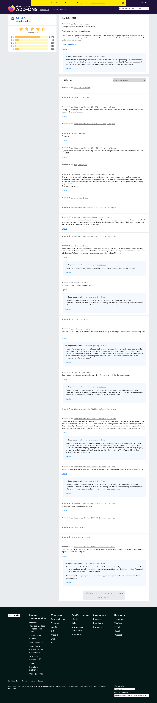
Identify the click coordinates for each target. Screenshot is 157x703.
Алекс (76, 198)
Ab (75, 133)
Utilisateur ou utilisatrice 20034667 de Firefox (90, 419)
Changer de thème (121, 692)
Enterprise (76, 634)
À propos (33, 622)
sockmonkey (78, 329)
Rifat (75, 165)
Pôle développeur (37, 642)
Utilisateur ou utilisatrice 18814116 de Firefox (90, 174)
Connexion (145, 2)
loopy (76, 319)
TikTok (117, 627)
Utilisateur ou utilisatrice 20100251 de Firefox (90, 207)
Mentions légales (37, 681)
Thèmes (54, 9)
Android (54, 635)
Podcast (118, 635)
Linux (53, 639)
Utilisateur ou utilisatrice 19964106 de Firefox (90, 518)
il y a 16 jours (111, 236)
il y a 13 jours (111, 207)
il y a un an (85, 24)
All (52, 643)
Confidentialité (13, 681)
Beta (74, 623)
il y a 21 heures (84, 88)
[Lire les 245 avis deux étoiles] (31, 46)
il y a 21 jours (101, 265)
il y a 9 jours (80, 133)
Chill (75, 527)
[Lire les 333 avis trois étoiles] (31, 43)
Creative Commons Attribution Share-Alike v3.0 (77, 686)
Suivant (120, 593)
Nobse (76, 88)
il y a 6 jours (85, 97)
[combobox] (134, 8)
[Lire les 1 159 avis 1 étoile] (31, 49)
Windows (55, 623)
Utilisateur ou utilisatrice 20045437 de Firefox (90, 409)
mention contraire (18, 686)
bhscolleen (77, 537)
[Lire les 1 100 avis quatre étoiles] (31, 40)
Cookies (25, 681)
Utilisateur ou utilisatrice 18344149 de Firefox (90, 236)
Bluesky (117, 631)
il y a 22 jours (83, 246)
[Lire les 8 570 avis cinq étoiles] (31, 37)
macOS (54, 627)
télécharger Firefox (98, 3)
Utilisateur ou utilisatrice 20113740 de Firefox (90, 124)
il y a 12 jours (83, 198)
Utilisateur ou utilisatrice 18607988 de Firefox (90, 547)
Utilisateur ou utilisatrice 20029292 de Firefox (90, 467)
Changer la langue (120, 686)
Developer (97, 627)
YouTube (118, 623)
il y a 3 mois (86, 537)
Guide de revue (36, 674)
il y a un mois (84, 282)
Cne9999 (77, 24)
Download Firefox (59, 619)
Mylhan (76, 282)
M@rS (76, 246)
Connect (97, 619)
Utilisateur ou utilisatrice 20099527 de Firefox (90, 217)
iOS (52, 631)
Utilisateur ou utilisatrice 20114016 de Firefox (90, 107)
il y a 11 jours (82, 165)
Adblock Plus (22, 18)
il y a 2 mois (111, 467)
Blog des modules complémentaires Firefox (37, 629)
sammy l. (77, 97)
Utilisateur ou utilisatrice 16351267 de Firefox (90, 503)
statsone (77, 372)
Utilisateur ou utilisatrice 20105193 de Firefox (90, 148)
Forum (32, 663)
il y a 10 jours (111, 148)
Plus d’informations (69, 44)
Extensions (44, 9)
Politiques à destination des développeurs (36, 649)
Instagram (118, 619)
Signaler (64, 49)
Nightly (75, 619)
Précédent (89, 593)
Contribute (98, 623)
